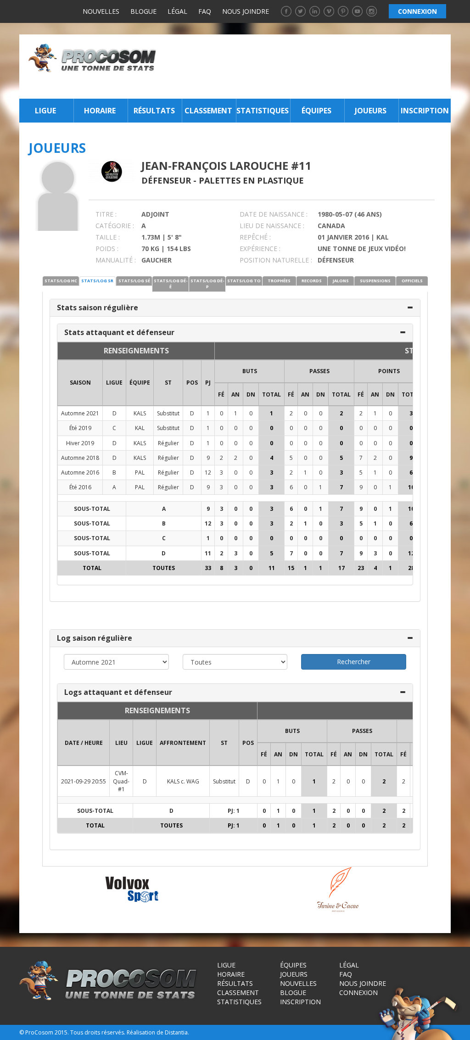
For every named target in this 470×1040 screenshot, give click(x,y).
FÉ (221, 394)
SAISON (80, 382)
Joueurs (370, 111)
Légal (177, 11)
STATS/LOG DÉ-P (207, 284)
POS (192, 382)
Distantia (176, 1032)
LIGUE (114, 382)
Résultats (154, 111)
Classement (208, 111)
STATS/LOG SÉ (134, 281)
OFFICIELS (412, 281)
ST (168, 382)
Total (271, 394)
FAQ (204, 11)
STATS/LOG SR (97, 281)
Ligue (45, 111)
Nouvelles (101, 11)
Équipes (316, 111)
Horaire (100, 111)
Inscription (425, 111)
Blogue (143, 11)
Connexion (358, 992)
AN (235, 394)
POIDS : (106, 248)
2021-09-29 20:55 (83, 781)
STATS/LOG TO (244, 281)
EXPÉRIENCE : (260, 248)
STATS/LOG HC (61, 281)
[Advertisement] (306, 66)
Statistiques (262, 111)
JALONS (341, 281)
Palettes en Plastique (251, 180)
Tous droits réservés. (97, 1032)
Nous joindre (245, 11)
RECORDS (312, 281)
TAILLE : (107, 237)
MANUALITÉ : (115, 260)
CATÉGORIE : (114, 225)
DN (250, 394)
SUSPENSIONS (375, 281)
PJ (208, 382)
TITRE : (106, 214)
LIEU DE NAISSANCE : (272, 225)
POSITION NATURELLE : (276, 260)
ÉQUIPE (139, 382)
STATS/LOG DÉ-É (171, 284)
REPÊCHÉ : (255, 237)
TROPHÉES (279, 281)
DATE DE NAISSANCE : (274, 214)
